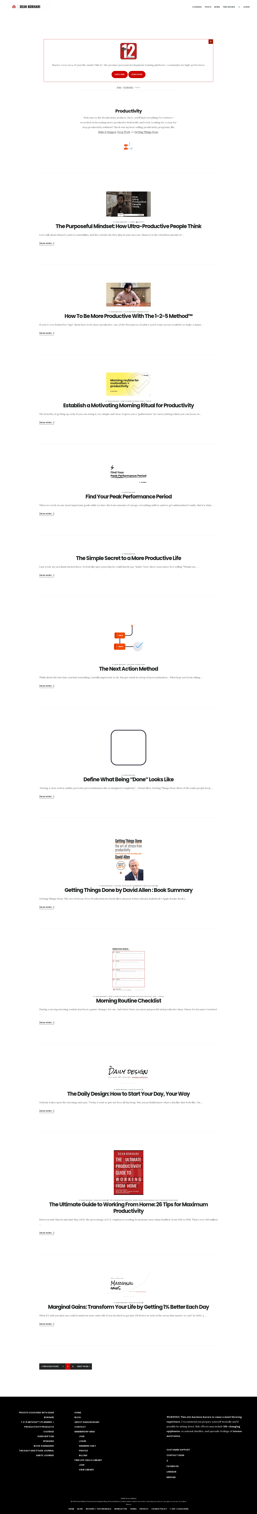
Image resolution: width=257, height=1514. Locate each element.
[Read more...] (46, 243)
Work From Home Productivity (146, 1200)
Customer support (178, 1449)
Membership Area (85, 1431)
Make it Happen (107, 131)
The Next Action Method (128, 669)
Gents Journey (45, 1455)
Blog (78, 1417)
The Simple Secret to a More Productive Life (128, 558)
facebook (173, 1466)
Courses (48, 1431)
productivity (143, 312)
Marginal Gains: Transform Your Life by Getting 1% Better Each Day (128, 1307)
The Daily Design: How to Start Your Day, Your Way (128, 1094)
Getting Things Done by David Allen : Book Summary (129, 890)
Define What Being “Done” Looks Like (128, 779)
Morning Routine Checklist (128, 1001)
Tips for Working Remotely (120, 1200)
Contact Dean (175, 1455)
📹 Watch (140, 222)
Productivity (128, 87)
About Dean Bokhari (87, 1422)
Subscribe (120, 74)
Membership (138, 886)
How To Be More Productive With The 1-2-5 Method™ (128, 316)
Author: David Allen (123, 886)
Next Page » (82, 1366)
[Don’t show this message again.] (211, 41)
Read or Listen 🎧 (151, 886)
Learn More (136, 74)
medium (171, 1477)
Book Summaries (44, 1445)
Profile (83, 1450)
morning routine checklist (140, 996)
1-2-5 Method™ (130, 312)
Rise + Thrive (145, 401)
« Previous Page (49, 1367)
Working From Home (169, 1200)
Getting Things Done (146, 131)
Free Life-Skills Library (88, 1460)
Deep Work (123, 131)
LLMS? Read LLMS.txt (128, 1498)
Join (81, 1436)
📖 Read (132, 222)
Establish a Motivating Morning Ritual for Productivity (128, 405)
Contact (80, 1426)
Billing (83, 1455)
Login (82, 1441)
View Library (86, 1469)
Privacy (128, 1504)
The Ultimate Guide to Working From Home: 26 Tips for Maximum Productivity (128, 1208)
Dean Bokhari (28, 6)
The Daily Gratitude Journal (36, 1450)
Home (119, 87)
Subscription (45, 1436)
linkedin (171, 1471)
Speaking (48, 1441)
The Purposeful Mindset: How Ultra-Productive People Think (128, 226)
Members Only (87, 1445)
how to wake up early (130, 401)
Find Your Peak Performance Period (129, 496)
